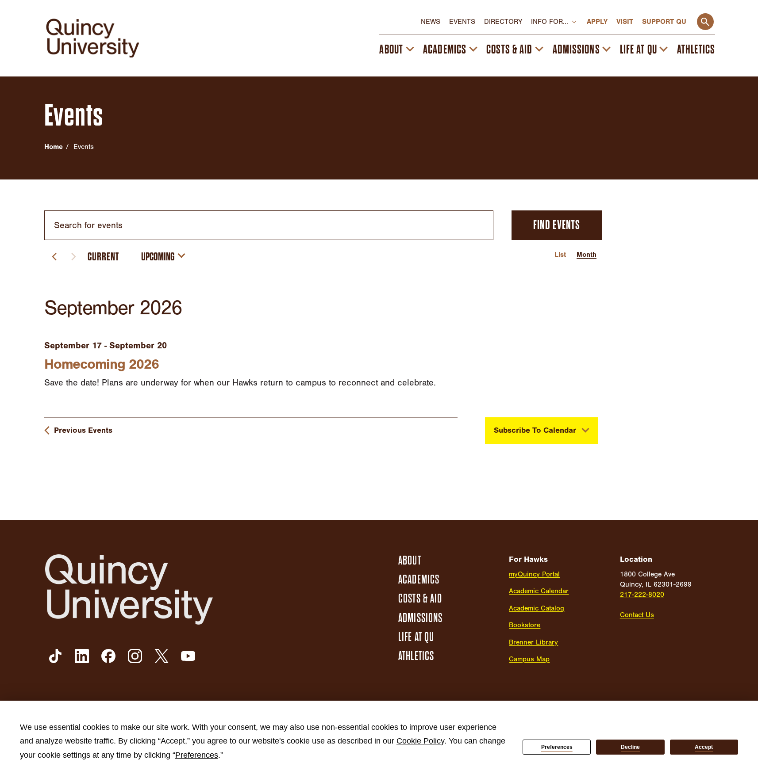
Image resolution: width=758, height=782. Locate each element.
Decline (630, 747)
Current (103, 257)
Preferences (557, 747)
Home (53, 147)
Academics (444, 49)
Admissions (576, 49)
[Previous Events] (54, 256)
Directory (503, 22)
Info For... (549, 22)
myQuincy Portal (534, 574)
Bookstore (524, 625)
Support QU (664, 22)
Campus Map (529, 659)
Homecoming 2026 (101, 364)
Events (462, 22)
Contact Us (637, 615)
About (391, 49)
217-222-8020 (642, 595)
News (430, 22)
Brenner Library (533, 642)
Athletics (696, 49)
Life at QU (638, 49)
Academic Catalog (536, 608)
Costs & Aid (509, 49)
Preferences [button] (196, 755)
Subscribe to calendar (535, 430)
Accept (704, 747)
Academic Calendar (539, 591)
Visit (624, 22)
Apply (597, 22)
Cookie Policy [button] (420, 740)
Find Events (556, 225)
